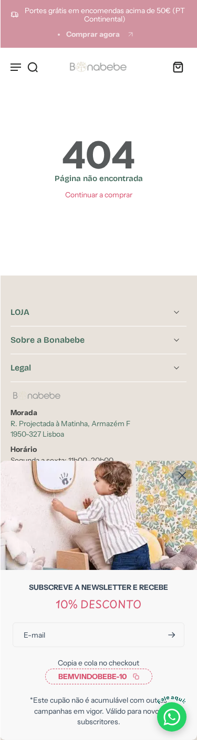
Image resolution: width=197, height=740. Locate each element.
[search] (32, 66)
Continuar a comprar (98, 195)
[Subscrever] (171, 635)
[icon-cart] (174, 66)
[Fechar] (182, 475)
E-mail (34, 634)
